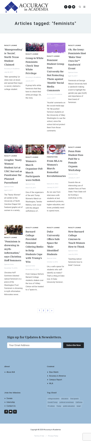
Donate (9, 398)
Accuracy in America (57, 376)
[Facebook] (6, 412)
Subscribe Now (73, 345)
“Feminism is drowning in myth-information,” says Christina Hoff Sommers (12, 251)
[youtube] (73, 6)
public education (69, 406)
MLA (51, 383)
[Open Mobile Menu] (84, 7)
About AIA (11, 372)
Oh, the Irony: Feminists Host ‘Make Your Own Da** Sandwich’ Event (77, 59)
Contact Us (11, 406)
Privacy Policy (53, 436)
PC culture (51, 406)
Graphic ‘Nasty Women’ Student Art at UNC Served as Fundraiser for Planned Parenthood (13, 171)
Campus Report (55, 380)
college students (53, 399)
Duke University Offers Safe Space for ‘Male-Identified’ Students (53, 243)
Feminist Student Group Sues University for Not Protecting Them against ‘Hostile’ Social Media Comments (55, 75)
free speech (74, 399)
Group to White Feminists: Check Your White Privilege (34, 66)
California (79, 402)
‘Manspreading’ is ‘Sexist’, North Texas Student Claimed (13, 57)
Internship (11, 402)
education (64, 399)
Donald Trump (52, 402)
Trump (59, 406)
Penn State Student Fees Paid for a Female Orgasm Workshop (75, 161)
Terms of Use (39, 436)
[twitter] (15, 412)
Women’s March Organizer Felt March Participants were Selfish (34, 170)
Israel (78, 406)
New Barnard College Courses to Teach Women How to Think (76, 239)
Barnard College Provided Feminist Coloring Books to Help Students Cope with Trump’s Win (34, 246)
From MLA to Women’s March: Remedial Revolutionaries (56, 168)
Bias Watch (53, 372)
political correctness (67, 402)
